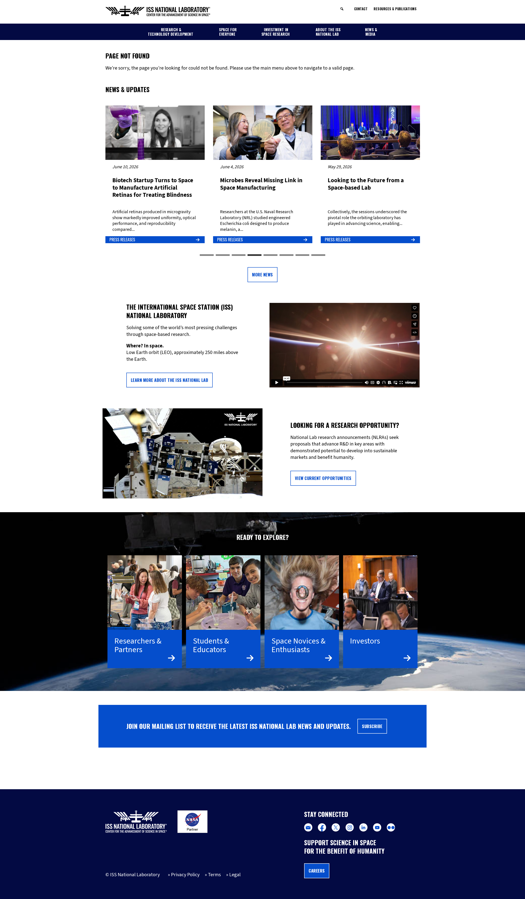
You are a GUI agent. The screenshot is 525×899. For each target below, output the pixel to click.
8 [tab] (318, 255)
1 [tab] (207, 255)
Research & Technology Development (170, 32)
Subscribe (372, 726)
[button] (342, 9)
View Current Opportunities (323, 478)
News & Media (371, 32)
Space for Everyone (228, 32)
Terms (214, 874)
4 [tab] (254, 255)
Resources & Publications (395, 8)
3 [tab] (239, 255)
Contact (361, 8)
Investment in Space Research (275, 32)
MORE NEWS (262, 274)
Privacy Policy (185, 874)
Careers (317, 871)
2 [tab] (223, 255)
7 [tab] (302, 255)
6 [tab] (286, 255)
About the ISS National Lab (328, 32)
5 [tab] (270, 255)
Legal (235, 874)
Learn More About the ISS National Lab (169, 380)
